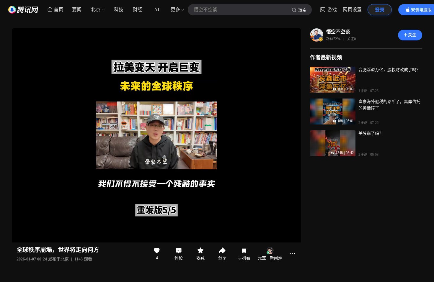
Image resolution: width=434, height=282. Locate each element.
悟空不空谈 (338, 31)
